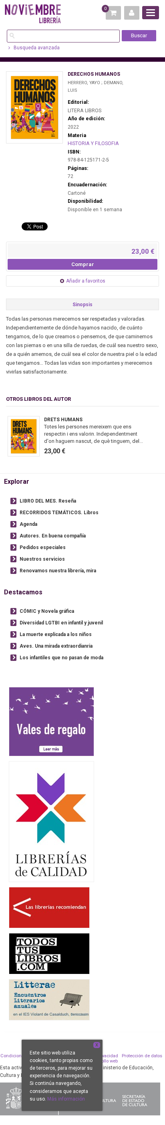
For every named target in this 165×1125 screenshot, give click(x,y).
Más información (66, 1099)
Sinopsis (82, 304)
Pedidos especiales (43, 547)
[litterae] (49, 999)
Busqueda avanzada (36, 47)
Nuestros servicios (42, 559)
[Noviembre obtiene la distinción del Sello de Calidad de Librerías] (51, 821)
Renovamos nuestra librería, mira (58, 571)
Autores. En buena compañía (53, 536)
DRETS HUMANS (63, 419)
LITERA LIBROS (84, 110)
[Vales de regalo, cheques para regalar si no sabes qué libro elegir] (51, 721)
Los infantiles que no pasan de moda (61, 657)
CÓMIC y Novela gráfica (47, 611)
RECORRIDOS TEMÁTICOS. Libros (59, 512)
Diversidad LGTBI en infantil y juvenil (61, 623)
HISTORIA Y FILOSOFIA (93, 143)
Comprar (82, 264)
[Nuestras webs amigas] (49, 907)
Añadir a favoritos (85, 281)
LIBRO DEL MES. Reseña (48, 501)
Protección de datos (142, 1055)
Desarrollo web (103, 1061)
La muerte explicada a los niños (56, 634)
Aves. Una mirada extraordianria (56, 646)
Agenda (28, 524)
